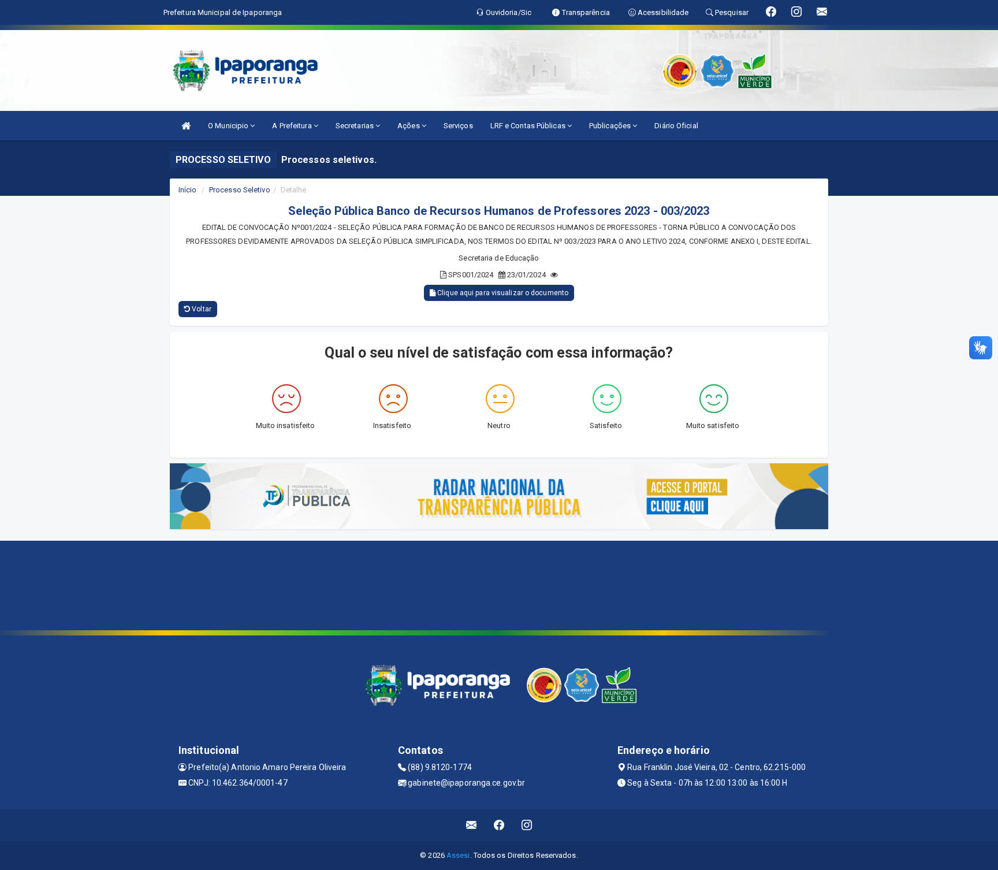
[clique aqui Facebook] (499, 825)
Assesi (458, 855)
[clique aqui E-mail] (471, 825)
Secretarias (355, 125)
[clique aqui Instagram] (527, 825)
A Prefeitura (292, 125)
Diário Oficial (676, 125)
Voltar (200, 309)
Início (187, 189)
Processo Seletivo (239, 189)
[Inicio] (186, 125)
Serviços (458, 125)
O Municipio (229, 125)
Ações (409, 125)
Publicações (610, 125)
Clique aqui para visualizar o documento (501, 293)
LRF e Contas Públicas (528, 125)
